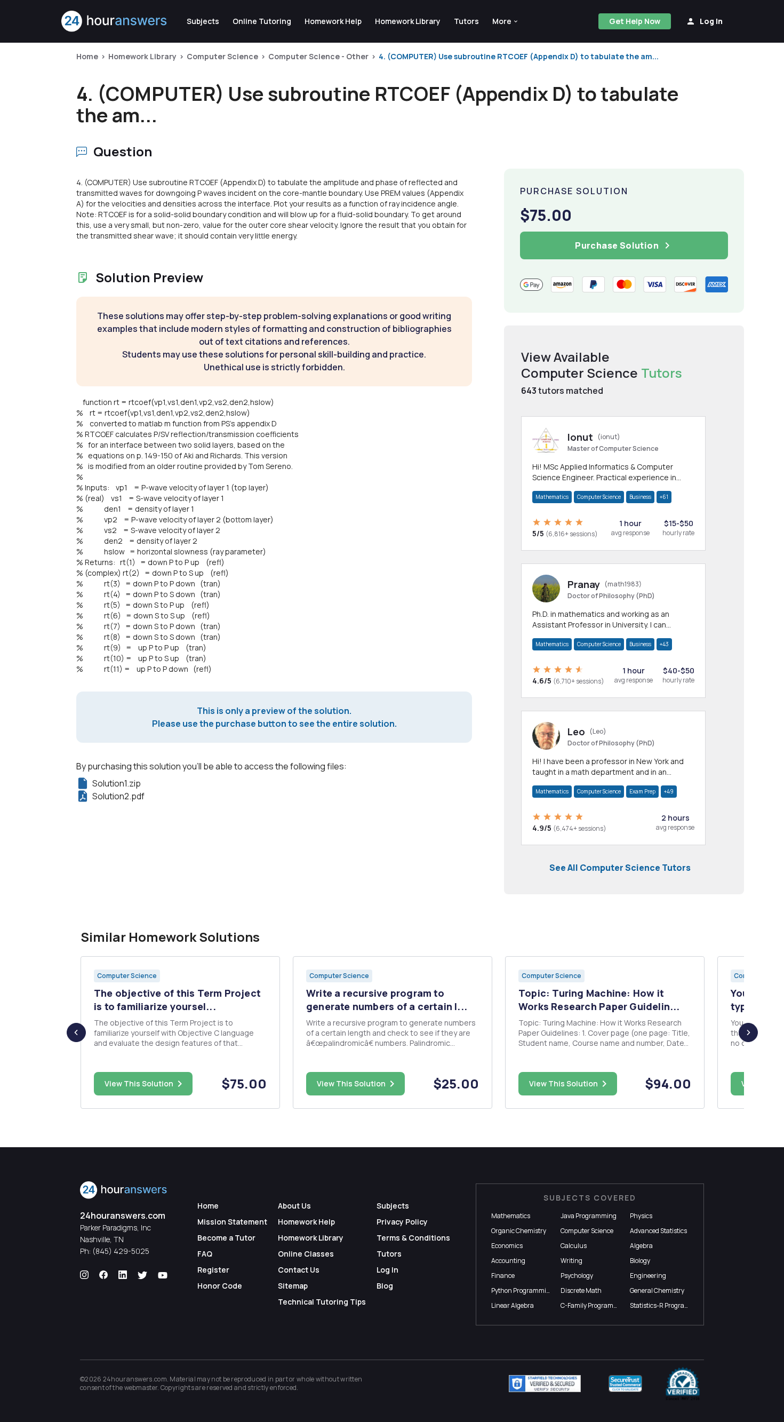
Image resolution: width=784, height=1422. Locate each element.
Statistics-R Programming (668, 1305)
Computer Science (222, 56)
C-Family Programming (595, 1305)
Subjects (393, 1206)
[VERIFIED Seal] (682, 1383)
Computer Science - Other (318, 56)
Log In (387, 1270)
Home (87, 56)
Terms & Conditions (413, 1238)
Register (213, 1270)
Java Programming (589, 1215)
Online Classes (306, 1254)
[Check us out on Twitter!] (142, 1275)
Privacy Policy (402, 1222)
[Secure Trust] (625, 1383)
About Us (294, 1206)
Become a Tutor (226, 1238)
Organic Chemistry (518, 1230)
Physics (641, 1215)
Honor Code (219, 1286)
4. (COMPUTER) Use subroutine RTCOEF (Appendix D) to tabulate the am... (519, 56)
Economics (507, 1245)
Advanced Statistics (658, 1230)
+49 (669, 791)
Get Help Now (634, 21)
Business (640, 497)
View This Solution (139, 1083)
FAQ (204, 1254)
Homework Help (306, 1222)
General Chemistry (657, 1290)
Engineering (648, 1275)
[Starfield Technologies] (545, 1383)
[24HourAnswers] (114, 21)
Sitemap (293, 1286)
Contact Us (298, 1270)
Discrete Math (581, 1290)
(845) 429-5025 (120, 1251)
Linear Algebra (512, 1305)
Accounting (508, 1260)
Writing (571, 1260)
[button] (505, 21)
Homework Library (142, 56)
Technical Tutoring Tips (322, 1302)
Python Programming (522, 1290)
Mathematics (552, 497)
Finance (503, 1275)
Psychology (577, 1275)
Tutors (389, 1254)
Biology (640, 1260)
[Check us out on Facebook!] (103, 1275)
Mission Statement (232, 1222)
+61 (664, 497)
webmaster (141, 1387)
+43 (664, 644)
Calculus (574, 1245)
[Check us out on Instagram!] (84, 1275)
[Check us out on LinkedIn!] (122, 1275)
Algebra (641, 1245)
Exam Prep (642, 791)
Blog (385, 1286)
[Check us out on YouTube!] (162, 1275)
